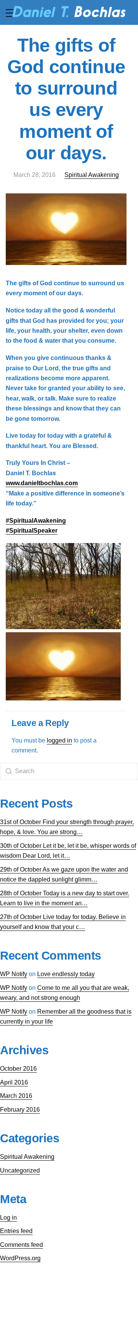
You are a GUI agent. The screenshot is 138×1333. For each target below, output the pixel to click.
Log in (8, 1217)
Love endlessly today (66, 974)
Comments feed (21, 1244)
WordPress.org (20, 1258)
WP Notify (13, 974)
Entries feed (16, 1231)
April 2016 (14, 1082)
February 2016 (20, 1109)
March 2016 (16, 1096)
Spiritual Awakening (91, 175)
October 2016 (18, 1068)
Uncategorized (20, 1170)
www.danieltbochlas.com (42, 483)
